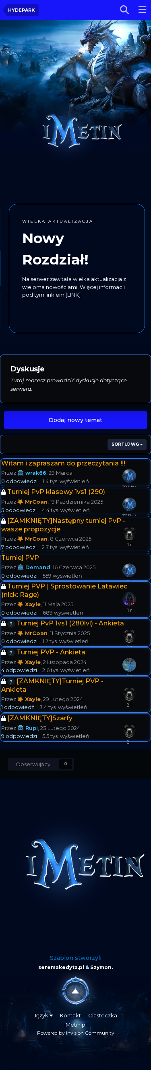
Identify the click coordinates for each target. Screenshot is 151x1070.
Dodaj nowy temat (75, 420)
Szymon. (101, 967)
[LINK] (67, 310)
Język (42, 1015)
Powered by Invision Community (75, 1033)
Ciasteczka (102, 1015)
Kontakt (70, 1015)
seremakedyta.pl (61, 967)
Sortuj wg (126, 444)
